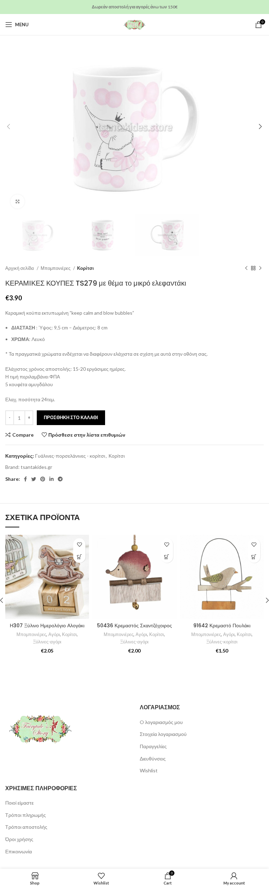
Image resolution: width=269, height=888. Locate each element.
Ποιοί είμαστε (19, 803)
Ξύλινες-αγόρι (47, 641)
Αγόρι (54, 634)
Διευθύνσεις (153, 758)
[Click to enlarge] (18, 201)
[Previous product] (246, 268)
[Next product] (260, 268)
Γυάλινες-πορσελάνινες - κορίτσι (70, 456)
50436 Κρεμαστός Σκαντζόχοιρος (134, 625)
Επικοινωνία (18, 851)
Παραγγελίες (153, 746)
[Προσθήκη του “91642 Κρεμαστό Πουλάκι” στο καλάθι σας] (254, 557)
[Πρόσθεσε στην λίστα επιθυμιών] (79, 544)
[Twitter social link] (33, 479)
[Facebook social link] (25, 479)
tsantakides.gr (36, 467)
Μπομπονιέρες (56, 268)
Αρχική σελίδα (20, 268)
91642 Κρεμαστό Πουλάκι (221, 625)
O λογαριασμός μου (161, 722)
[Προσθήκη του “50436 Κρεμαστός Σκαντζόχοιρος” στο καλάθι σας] (167, 557)
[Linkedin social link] (51, 479)
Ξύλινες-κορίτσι (221, 641)
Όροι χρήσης (19, 839)
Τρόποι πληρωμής (25, 815)
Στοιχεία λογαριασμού (163, 734)
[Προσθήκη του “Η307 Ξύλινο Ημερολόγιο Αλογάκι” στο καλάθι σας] (79, 557)
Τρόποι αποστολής (26, 827)
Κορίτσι (85, 268)
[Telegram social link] (60, 479)
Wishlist (149, 770)
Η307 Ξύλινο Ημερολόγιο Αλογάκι (47, 625)
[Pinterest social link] (42, 479)
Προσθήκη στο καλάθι (71, 417)
